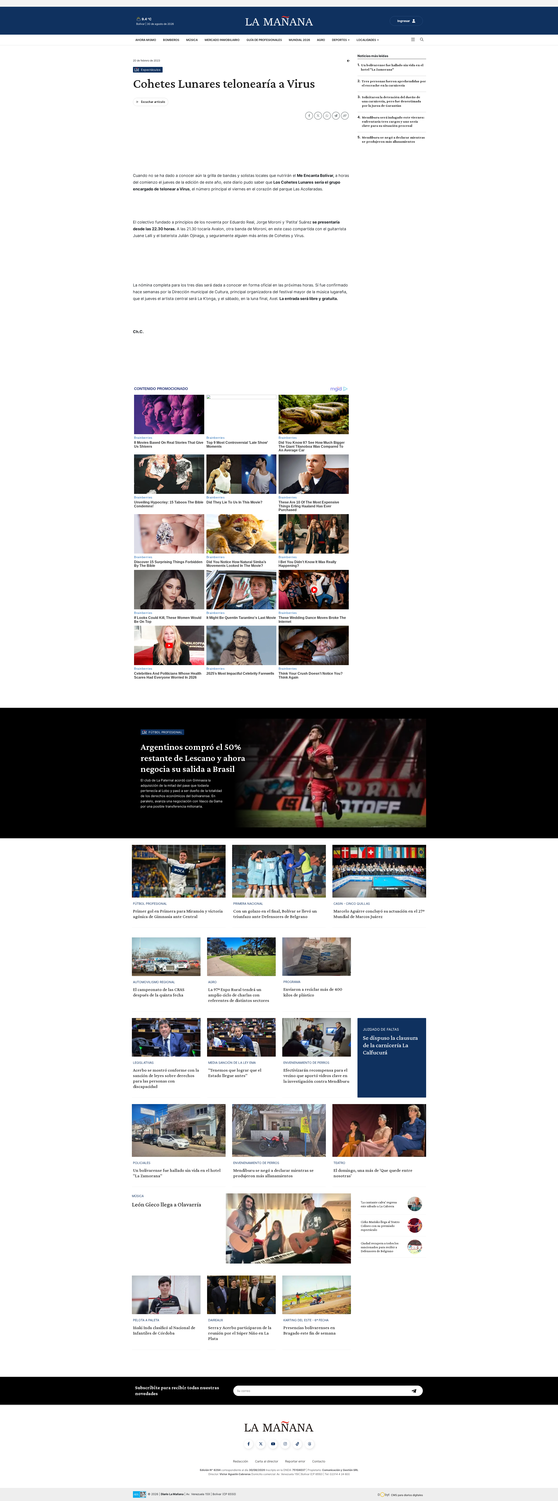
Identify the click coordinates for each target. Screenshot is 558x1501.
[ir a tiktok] (297, 1444)
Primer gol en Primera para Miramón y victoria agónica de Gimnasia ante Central (178, 913)
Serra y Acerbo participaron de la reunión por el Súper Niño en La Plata (239, 1333)
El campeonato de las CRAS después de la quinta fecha (158, 992)
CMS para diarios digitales (407, 1495)
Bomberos (171, 40)
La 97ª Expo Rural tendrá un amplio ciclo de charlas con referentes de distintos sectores (238, 995)
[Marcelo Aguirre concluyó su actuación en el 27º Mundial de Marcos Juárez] (379, 871)
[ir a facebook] (248, 1444)
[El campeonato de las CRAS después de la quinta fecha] (166, 956)
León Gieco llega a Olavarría (166, 1204)
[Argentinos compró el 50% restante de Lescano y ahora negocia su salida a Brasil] (329, 773)
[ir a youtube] (272, 1444)
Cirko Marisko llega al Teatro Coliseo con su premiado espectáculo (380, 1226)
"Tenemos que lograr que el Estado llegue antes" (234, 1072)
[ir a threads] (309, 1444)
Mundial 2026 (299, 40)
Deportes (339, 40)
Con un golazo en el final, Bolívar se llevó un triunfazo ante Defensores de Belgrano (275, 913)
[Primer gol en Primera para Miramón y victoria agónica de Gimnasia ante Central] (179, 871)
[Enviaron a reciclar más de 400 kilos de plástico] (316, 956)
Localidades (367, 40)
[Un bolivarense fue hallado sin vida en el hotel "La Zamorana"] (179, 1130)
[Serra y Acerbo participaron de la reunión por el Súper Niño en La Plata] (241, 1295)
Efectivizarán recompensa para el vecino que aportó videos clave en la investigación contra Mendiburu (316, 1075)
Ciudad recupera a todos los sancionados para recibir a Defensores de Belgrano (379, 1247)
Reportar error (295, 1461)
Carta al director (266, 1461)
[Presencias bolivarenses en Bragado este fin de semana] (316, 1295)
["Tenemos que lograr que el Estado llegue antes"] (241, 1037)
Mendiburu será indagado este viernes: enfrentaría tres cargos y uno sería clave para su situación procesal (393, 121)
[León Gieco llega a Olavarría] (288, 1228)
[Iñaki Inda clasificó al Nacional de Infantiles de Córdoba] (166, 1295)
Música (192, 40)
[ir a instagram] (285, 1444)
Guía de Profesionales (264, 40)
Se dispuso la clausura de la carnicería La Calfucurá (390, 1045)
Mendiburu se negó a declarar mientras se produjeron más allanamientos (273, 1173)
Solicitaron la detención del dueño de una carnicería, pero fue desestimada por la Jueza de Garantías (391, 101)
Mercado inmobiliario (222, 40)
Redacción (240, 1461)
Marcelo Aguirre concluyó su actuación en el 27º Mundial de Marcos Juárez (379, 913)
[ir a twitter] (260, 1444)
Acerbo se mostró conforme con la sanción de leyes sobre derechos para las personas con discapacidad (166, 1078)
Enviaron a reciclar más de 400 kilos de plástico (312, 992)
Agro (321, 40)
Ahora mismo (145, 40)
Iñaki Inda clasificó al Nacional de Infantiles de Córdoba (164, 1330)
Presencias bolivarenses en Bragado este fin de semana (309, 1330)
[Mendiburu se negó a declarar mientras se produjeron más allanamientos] (279, 1130)
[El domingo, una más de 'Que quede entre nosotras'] (379, 1130)
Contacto (318, 1461)
